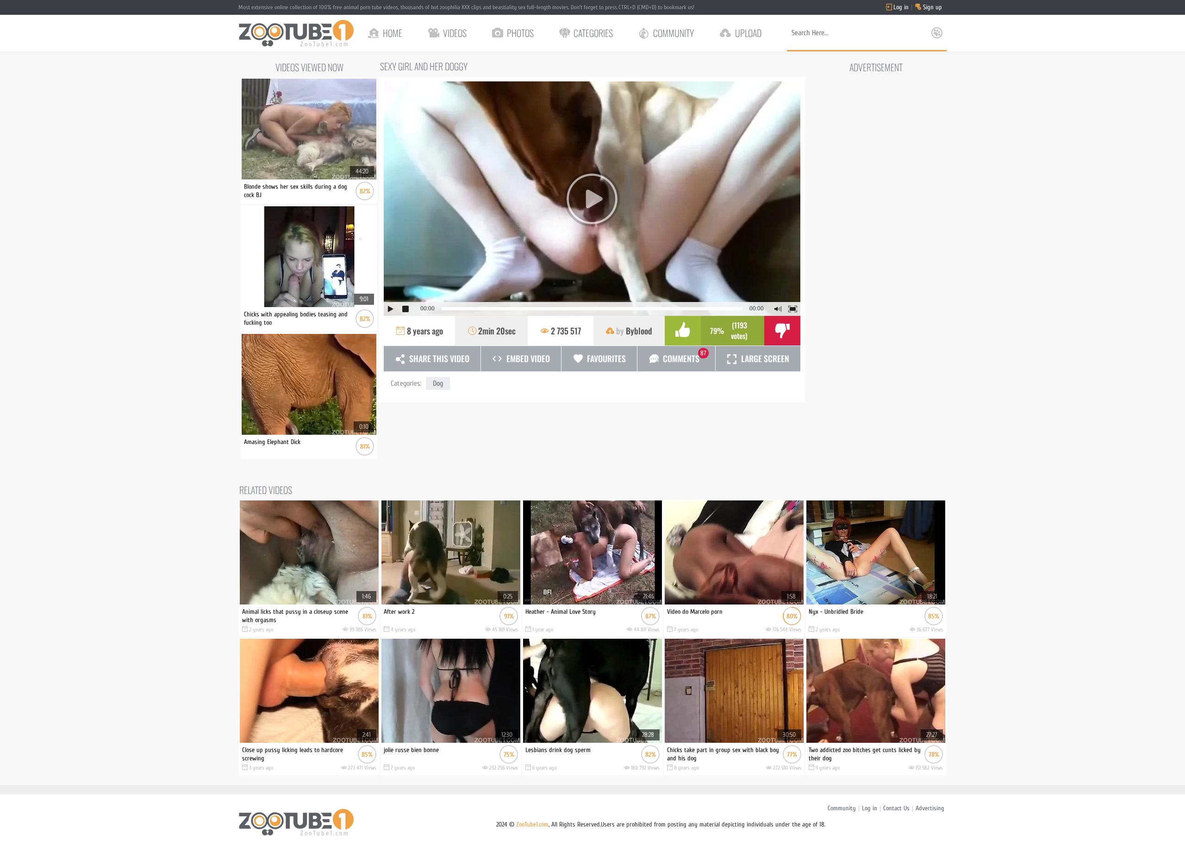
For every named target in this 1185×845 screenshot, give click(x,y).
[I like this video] (683, 330)
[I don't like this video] (782, 330)
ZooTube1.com (532, 824)
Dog (438, 383)
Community (842, 808)
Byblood (639, 331)
